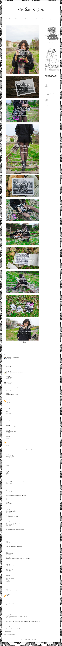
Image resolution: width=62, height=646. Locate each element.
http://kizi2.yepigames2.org (9, 548)
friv (6, 460)
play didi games (8, 466)
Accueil (5, 19)
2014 (46, 86)
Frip (6, 393)
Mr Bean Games (8, 597)
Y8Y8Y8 (7, 528)
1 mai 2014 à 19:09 (8, 432)
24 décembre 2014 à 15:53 (9, 512)
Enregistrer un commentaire (8, 631)
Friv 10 (7, 504)
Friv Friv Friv (7, 524)
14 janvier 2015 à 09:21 (8, 525)
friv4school (7, 473)
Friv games (7, 443)
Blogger (39, 639)
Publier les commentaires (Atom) (11, 634)
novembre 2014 (48, 87)
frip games (7, 494)
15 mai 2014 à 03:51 (8, 438)
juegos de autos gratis (8, 569)
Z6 (6, 498)
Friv (17, 394)
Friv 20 (7, 541)
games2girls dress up (8, 475)
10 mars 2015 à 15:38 (8, 554)
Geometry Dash (21, 616)
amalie (7, 356)
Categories (17, 19)
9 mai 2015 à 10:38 (8, 581)
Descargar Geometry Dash (9, 614)
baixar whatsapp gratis (17, 565)
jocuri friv (7, 509)
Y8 (6, 489)
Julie (6, 381)
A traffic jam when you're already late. (50, 93)
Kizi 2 (6, 444)
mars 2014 (47, 95)
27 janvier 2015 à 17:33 (8, 542)
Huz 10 (7, 496)
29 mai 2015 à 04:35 (8, 607)
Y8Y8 (7, 538)
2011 (46, 101)
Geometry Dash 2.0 (25, 616)
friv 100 (13, 578)
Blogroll (23, 19)
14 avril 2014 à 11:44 (8, 373)
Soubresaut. (47, 94)
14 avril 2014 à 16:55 (8, 378)
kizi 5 (6, 471)
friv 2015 (7, 578)
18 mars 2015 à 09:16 (8, 566)
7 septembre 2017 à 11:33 (9, 629)
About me (11, 19)
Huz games (7, 465)
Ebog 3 (7, 497)
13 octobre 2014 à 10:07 (9, 483)
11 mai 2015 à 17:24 (8, 591)
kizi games (7, 580)
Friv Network (9, 456)
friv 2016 (10, 578)
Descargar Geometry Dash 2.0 (15, 616)
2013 (46, 99)
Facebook (42, 19)
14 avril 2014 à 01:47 (8, 358)
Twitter (36, 19)
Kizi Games (12, 524)
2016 (46, 85)
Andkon (7, 454)
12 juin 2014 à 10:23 (8, 445)
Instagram (30, 19)
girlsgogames (13, 565)
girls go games (20, 590)
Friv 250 (7, 482)
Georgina (7, 376)
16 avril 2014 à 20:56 (8, 390)
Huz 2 (9, 482)
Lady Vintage (7, 371)
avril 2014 (47, 92)
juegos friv (7, 425)
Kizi (6, 395)
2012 (46, 100)
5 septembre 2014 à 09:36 (9, 457)
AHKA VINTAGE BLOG (9, 402)
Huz (6, 464)
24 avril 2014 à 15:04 (8, 413)
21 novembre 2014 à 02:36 (9, 499)
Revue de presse (49, 19)
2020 (46, 84)
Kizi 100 (13, 456)
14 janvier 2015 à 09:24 (8, 531)
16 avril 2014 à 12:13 (8, 383)
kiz (6, 552)
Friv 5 (6, 474)
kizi (6, 435)
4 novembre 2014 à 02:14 (9, 491)
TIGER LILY (7, 366)
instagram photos (17, 628)
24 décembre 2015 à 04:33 (9, 617)
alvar (6, 620)
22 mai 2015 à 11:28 (8, 598)
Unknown (7, 399)
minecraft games (8, 609)
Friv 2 (6, 437)
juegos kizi (23, 590)
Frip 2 (10, 524)
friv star (7, 456)
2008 (46, 105)
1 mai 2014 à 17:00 (8, 427)
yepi (8, 578)
